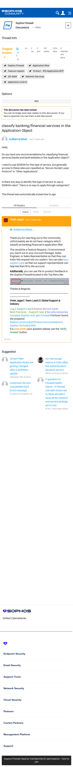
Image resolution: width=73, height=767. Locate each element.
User (63, 13)
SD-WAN (12, 76)
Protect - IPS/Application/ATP (48, 71)
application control (17, 82)
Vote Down (9, 339)
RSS (36, 101)
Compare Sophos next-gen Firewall (29, 315)
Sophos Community (21, 322)
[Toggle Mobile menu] (68, 13)
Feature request (16, 71)
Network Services (35, 76)
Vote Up (5, 339)
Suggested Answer (9, 51)
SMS (33, 325)
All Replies (19, 205)
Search (57, 13)
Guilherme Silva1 (18, 139)
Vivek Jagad (17, 219)
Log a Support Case (21, 308)
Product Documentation (47, 322)
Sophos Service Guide (46, 308)
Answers (54, 205)
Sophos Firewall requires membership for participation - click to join (36, 760)
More (38, 27)
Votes (36, 211)
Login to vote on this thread (18, 52)
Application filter (41, 65)
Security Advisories (57, 312)
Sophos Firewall (16, 65)
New (68, 25)
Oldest (25, 212)
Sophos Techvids (19, 325)
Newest (47, 211)
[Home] (17, 12)
